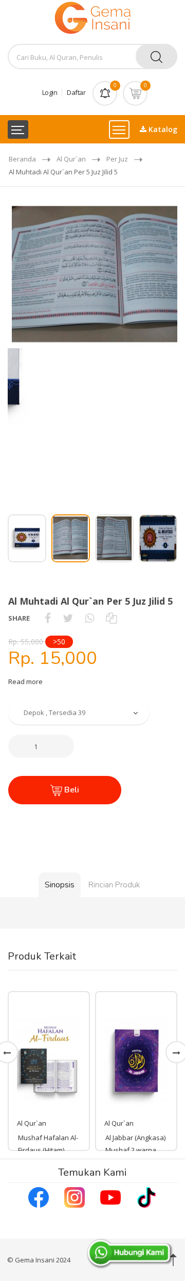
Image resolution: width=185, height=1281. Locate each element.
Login (50, 92)
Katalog (161, 129)
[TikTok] (146, 1196)
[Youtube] (110, 1196)
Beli (70, 790)
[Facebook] (38, 1196)
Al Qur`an (71, 159)
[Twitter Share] (68, 618)
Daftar (76, 92)
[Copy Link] (111, 618)
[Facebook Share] (48, 618)
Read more (25, 681)
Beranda (22, 159)
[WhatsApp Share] (89, 618)
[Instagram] (74, 1196)
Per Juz (117, 159)
